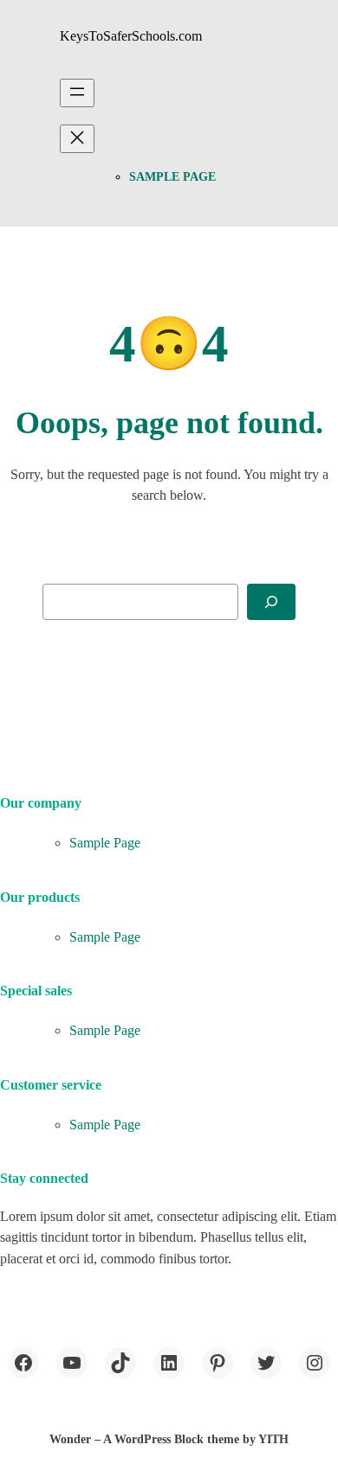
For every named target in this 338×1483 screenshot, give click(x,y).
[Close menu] (77, 139)
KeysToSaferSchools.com (131, 36)
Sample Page (172, 176)
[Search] (271, 602)
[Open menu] (77, 93)
